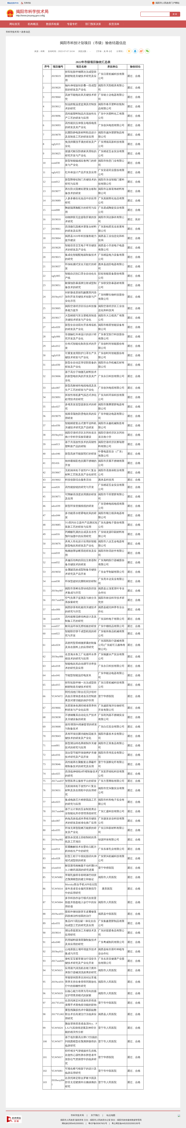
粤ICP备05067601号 (97, 1123)
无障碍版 (27, 3)
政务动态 (25, 32)
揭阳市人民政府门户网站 (167, 3)
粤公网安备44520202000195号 (126, 1123)
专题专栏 (72, 24)
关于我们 (95, 1115)
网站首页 (14, 24)
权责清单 (114, 24)
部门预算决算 (93, 24)
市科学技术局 (12, 32)
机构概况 (33, 24)
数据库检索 (52, 24)
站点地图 (111, 1115)
